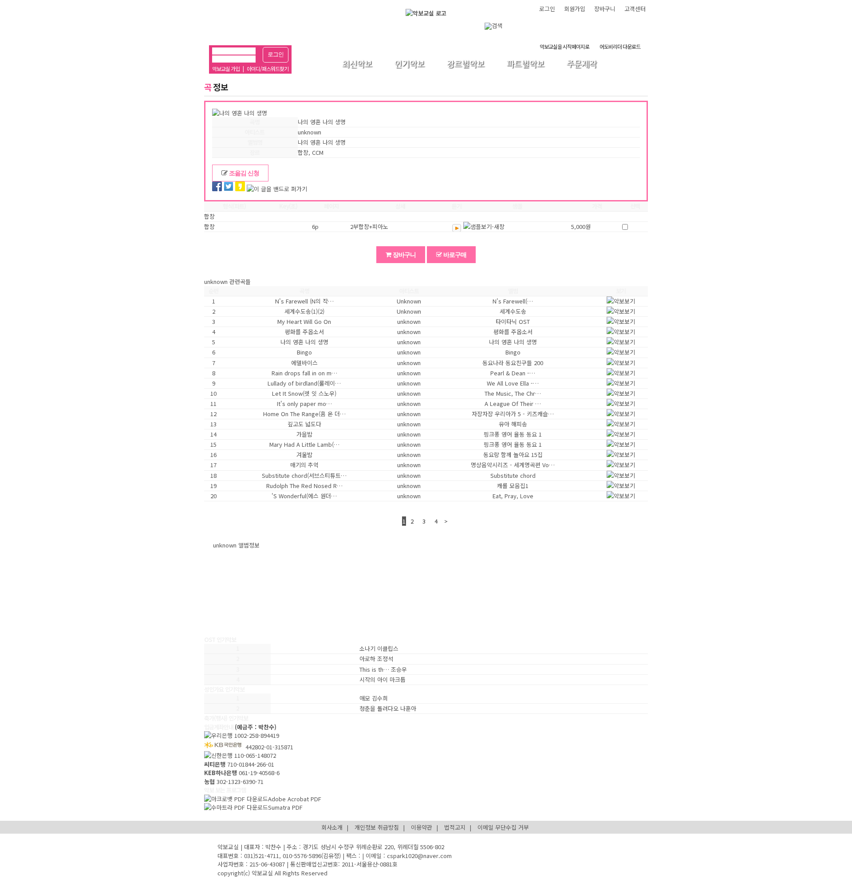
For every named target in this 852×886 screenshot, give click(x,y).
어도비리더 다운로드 (619, 46)
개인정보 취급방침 (377, 827)
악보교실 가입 (226, 68)
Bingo (304, 352)
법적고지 (454, 827)
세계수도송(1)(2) (304, 311)
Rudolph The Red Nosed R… (304, 485)
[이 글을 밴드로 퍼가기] (277, 189)
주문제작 (582, 63)
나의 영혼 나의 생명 (304, 342)
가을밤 (304, 434)
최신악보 (357, 63)
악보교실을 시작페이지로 (564, 46)
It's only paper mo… (304, 403)
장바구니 (604, 8)
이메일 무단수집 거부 (503, 827)
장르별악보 (466, 63)
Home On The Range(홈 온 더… (304, 414)
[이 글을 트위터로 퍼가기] (228, 187)
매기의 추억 (304, 465)
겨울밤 (304, 454)
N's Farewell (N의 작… (304, 301)
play (456, 228)
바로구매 (454, 254)
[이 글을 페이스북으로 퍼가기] (217, 187)
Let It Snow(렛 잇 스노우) (304, 393)
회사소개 (332, 827)
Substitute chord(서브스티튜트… (304, 475)
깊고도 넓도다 (304, 424)
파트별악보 (525, 63)
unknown (409, 321)
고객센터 (635, 8)
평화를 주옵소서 (304, 331)
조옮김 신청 (243, 173)
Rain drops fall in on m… (304, 373)
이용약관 (421, 827)
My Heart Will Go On (304, 321)
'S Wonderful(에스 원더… (304, 496)
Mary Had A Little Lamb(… (304, 444)
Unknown (409, 301)
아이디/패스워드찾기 (267, 68)
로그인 (276, 54)
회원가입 (574, 8)
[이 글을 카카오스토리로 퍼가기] (240, 187)
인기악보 (409, 63)
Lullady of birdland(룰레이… (304, 383)
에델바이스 (304, 362)
